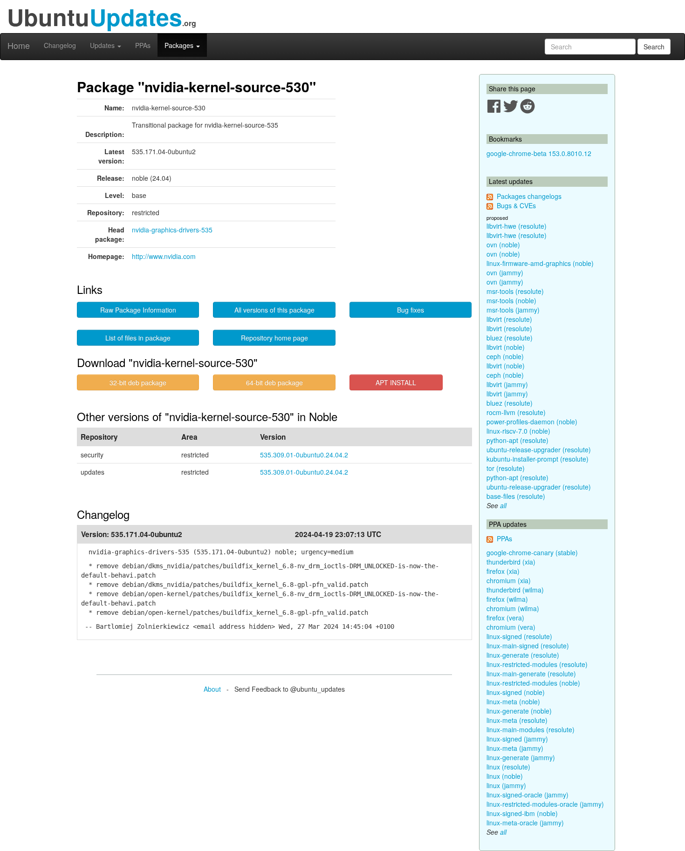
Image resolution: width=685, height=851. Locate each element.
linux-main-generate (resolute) (531, 673)
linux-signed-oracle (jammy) (527, 794)
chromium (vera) (510, 627)
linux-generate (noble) (519, 710)
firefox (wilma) (507, 599)
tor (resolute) (505, 468)
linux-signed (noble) (515, 692)
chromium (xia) (508, 580)
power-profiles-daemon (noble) (531, 421)
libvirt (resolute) (509, 319)
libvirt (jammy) (507, 384)
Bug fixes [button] (410, 309)
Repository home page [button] (274, 337)
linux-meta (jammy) (514, 748)
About (212, 689)
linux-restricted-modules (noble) (533, 683)
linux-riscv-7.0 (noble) (518, 431)
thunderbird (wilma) (515, 589)
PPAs (143, 45)
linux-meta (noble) (513, 701)
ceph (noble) (505, 356)
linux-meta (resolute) (517, 720)
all (503, 505)
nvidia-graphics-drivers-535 (172, 229)
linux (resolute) (508, 766)
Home (18, 45)
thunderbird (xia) (510, 561)
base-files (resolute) (515, 496)
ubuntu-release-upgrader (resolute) (538, 449)
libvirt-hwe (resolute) (516, 226)
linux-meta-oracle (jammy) (525, 822)
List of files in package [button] (138, 337)
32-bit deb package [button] (138, 382)
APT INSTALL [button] (396, 382)
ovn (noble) (503, 244)
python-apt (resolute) (517, 440)
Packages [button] (179, 45)
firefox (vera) (505, 617)
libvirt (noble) (505, 347)
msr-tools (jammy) (513, 309)
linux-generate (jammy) (520, 757)
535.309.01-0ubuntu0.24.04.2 (304, 454)
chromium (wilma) (512, 608)
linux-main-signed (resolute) (527, 645)
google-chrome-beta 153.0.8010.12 (538, 153)
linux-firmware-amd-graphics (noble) (540, 263)
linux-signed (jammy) (517, 738)
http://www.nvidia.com (164, 256)
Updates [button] (103, 45)
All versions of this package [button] (274, 309)
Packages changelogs (529, 196)
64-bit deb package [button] (274, 382)
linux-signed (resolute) (519, 636)
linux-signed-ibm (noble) (522, 813)
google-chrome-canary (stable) (532, 552)
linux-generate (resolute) (522, 655)
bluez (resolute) (509, 337)
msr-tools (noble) (511, 300)
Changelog (60, 45)
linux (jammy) (506, 785)
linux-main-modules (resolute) (530, 729)
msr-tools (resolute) (515, 291)
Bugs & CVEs (516, 205)
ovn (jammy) (504, 272)
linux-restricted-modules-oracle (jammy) (545, 804)
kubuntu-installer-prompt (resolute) (537, 458)
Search (654, 46)
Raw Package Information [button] (138, 309)
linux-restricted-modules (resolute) (537, 664)
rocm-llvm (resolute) (516, 412)
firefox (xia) (503, 571)
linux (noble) (504, 776)
